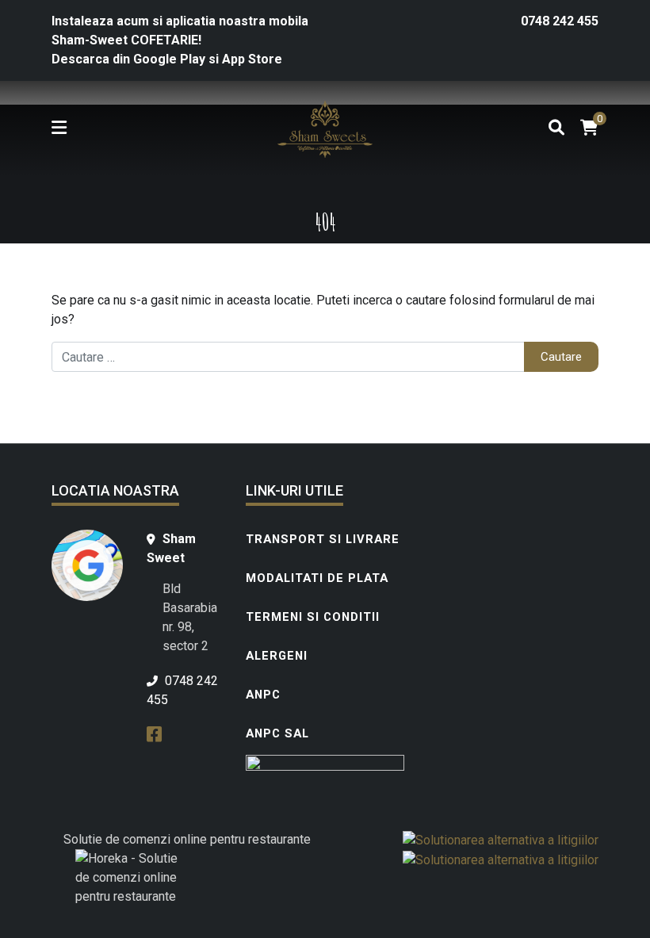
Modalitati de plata (317, 578)
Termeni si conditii (313, 617)
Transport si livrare (323, 539)
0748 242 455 (559, 21)
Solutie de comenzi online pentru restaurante (187, 839)
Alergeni (277, 656)
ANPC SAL (277, 733)
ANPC (263, 694)
